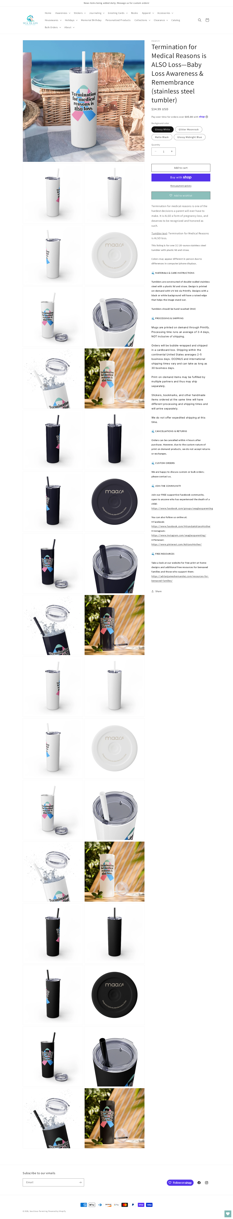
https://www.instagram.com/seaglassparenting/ (178, 535)
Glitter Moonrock (189, 129)
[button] (62, 13)
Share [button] (158, 591)
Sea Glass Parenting (39, 1211)
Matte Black (162, 136)
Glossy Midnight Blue (189, 136)
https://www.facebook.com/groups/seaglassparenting (182, 508)
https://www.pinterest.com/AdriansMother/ (176, 544)
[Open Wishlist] (227, 1213)
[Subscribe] (80, 1182)
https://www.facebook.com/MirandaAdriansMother (180, 526)
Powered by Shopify (57, 1211)
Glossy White (162, 129)
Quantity (155, 144)
